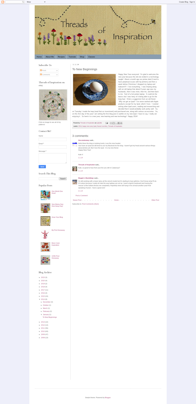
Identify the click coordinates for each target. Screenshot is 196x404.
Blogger (108, 398)
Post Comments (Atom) (90, 204)
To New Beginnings (50, 317)
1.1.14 (80, 158)
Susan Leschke (102, 126)
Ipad (94, 126)
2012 (43, 325)
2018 (43, 287)
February (46, 311)
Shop (82, 57)
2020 (43, 281)
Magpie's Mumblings (86, 178)
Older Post (155, 200)
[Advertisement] (47, 359)
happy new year (87, 126)
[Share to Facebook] (118, 123)
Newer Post (77, 200)
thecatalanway (83, 140)
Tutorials (72, 57)
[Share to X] (116, 123)
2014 (80, 126)
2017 (43, 290)
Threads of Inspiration (115, 126)
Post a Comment (82, 196)
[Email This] (111, 123)
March (45, 308)
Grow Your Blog (57, 217)
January (46, 314)
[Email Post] (106, 123)
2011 (43, 328)
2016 (43, 293)
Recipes (61, 57)
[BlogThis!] (113, 123)
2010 (43, 331)
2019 (43, 284)
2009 (43, 334)
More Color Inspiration (56, 244)
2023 (43, 277)
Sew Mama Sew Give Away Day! (57, 205)
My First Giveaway (58, 230)
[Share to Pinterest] (121, 123)
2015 (43, 296)
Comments (46, 75)
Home (39, 57)
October (46, 305)
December (47, 302)
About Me (50, 57)
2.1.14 (80, 191)
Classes (91, 57)
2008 (43, 338)
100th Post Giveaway (55, 257)
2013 (43, 322)
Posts (44, 70)
